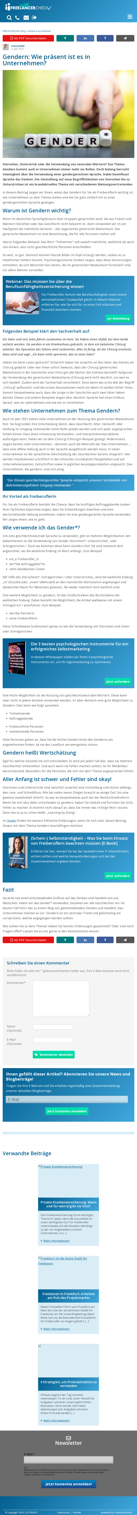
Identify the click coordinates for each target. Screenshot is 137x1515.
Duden (12, 821)
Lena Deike (18, 45)
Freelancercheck (123, 1512)
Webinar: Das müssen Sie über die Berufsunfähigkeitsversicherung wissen (45, 284)
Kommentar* (16, 983)
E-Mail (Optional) (14, 1041)
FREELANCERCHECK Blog (14, 31)
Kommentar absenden (56, 1055)
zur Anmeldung (118, 318)
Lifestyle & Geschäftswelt (39, 31)
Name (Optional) (14, 1028)
